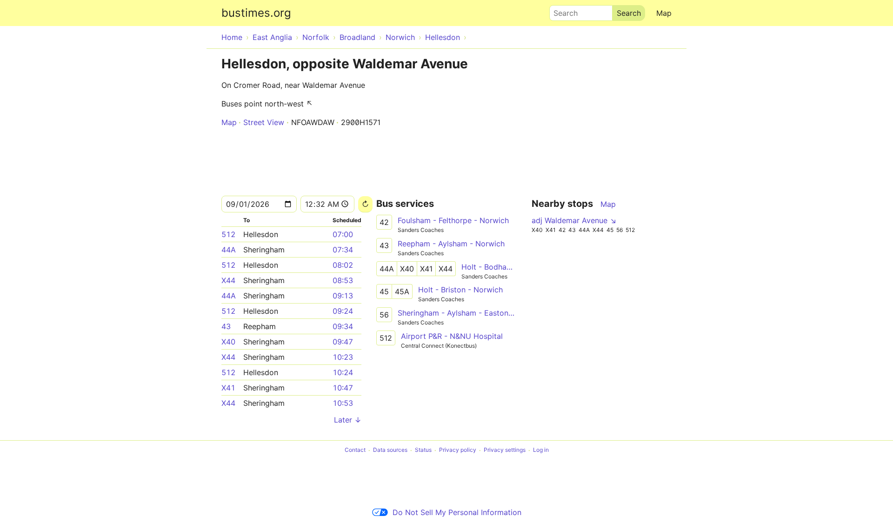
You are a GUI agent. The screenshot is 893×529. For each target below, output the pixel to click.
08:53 (343, 280)
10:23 (343, 357)
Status (423, 450)
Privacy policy (457, 450)
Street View (263, 122)
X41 (228, 387)
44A (228, 249)
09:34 (343, 326)
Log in (541, 450)
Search (561, 10)
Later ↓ (347, 419)
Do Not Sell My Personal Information (457, 512)
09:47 (343, 341)
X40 (228, 341)
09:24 (343, 311)
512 (228, 234)
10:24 (343, 372)
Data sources (390, 450)
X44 (228, 280)
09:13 (343, 295)
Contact (355, 450)
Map (664, 13)
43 (226, 326)
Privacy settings (505, 450)
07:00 (343, 234)
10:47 (343, 387)
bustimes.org (256, 13)
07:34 (343, 249)
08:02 (343, 265)
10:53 (343, 403)
